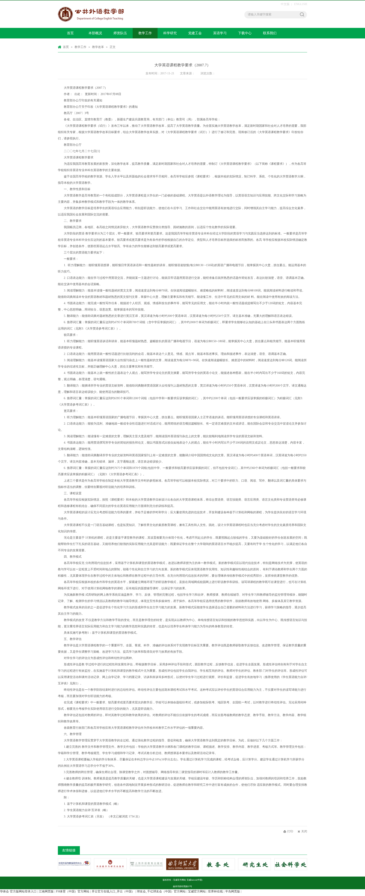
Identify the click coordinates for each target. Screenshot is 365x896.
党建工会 (195, 33)
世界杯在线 (215, 891)
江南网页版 (46, 891)
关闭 (304, 831)
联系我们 (269, 33)
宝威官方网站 (197, 891)
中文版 (285, 4)
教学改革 (98, 47)
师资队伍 (120, 33)
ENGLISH (300, 4)
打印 (290, 831)
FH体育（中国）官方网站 (72, 891)
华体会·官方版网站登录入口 (18, 891)
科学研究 (170, 33)
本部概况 (95, 33)
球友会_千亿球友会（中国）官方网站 (161, 891)
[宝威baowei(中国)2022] (116, 14)
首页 (70, 33)
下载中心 (245, 33)
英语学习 (220, 33)
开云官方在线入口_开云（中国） (113, 891)
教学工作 (145, 33)
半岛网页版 (232, 891)
